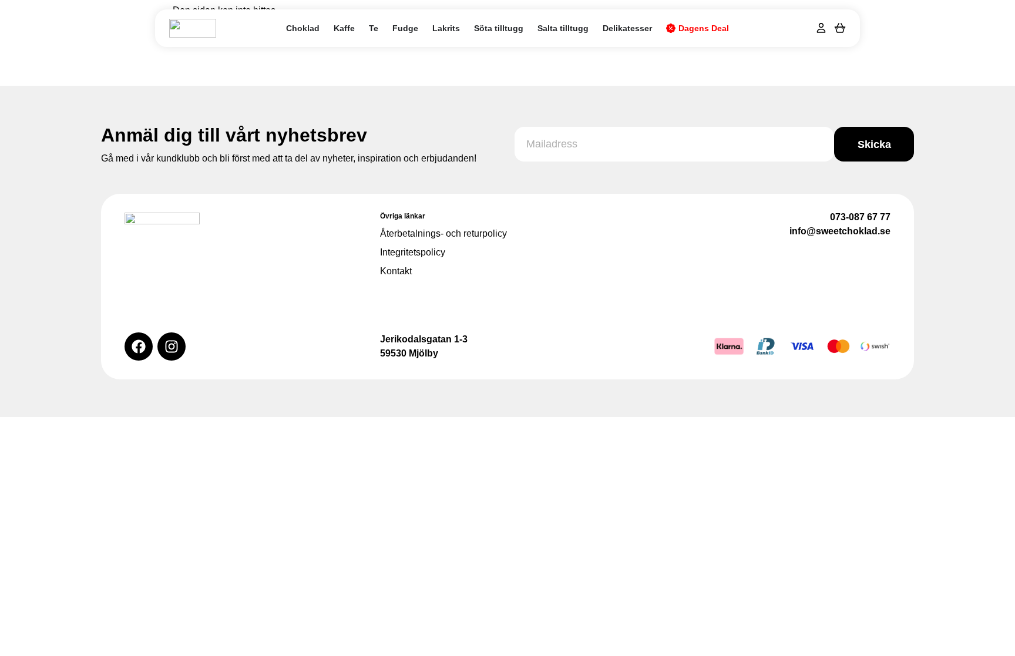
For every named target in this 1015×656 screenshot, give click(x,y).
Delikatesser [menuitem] (627, 28)
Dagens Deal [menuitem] (703, 28)
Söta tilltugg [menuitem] (498, 28)
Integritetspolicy (412, 252)
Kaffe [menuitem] (344, 28)
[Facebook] (139, 346)
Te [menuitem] (373, 28)
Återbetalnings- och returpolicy (443, 233)
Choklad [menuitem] (303, 28)
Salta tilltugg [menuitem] (563, 28)
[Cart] (840, 27)
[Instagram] (171, 346)
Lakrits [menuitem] (446, 28)
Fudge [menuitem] (405, 28)
